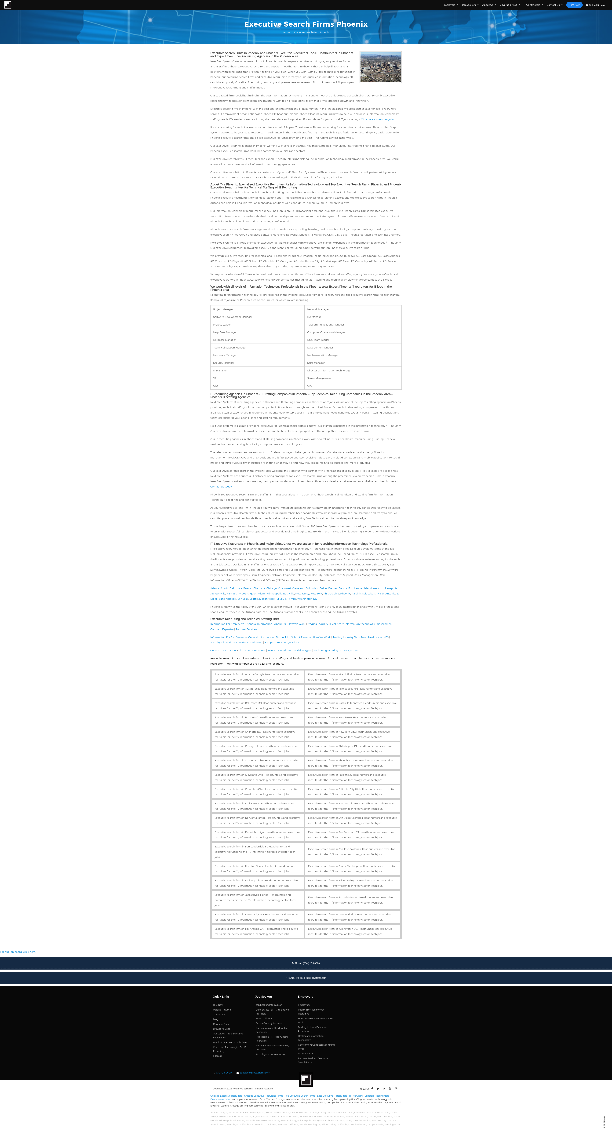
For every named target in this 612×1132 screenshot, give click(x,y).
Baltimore (236, 588)
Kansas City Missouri (356, 1116)
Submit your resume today (270, 1054)
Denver (332, 588)
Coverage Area (508, 4)
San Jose (243, 598)
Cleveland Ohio (362, 1112)
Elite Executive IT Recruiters (332, 1095)
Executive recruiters (220, 1099)
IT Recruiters (356, 1095)
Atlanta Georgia (218, 1112)
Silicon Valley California (334, 1124)
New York (316, 593)
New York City (288, 1120)
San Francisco (227, 598)
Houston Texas (291, 1116)
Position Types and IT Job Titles (230, 1042)
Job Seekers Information (269, 1005)
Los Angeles (249, 593)
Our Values (259, 650)
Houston (375, 588)
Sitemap (217, 1056)
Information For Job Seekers (228, 637)
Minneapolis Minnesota (231, 1120)
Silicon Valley (267, 598)
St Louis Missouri (357, 1124)
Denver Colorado (226, 1116)
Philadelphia (331, 593)
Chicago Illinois (326, 1112)
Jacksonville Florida (333, 1116)
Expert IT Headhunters (377, 1095)
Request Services (246, 629)
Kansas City (233, 593)
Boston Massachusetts (277, 1112)
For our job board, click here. (18, 951)
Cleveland (298, 588)
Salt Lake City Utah (382, 1120)
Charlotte (259, 588)
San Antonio (387, 593)
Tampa (292, 598)
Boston (247, 588)
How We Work (296, 623)
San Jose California (288, 1124)
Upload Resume (597, 5)
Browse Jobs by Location (269, 1023)
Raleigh (356, 593)
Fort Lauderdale (358, 588)
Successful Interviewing (248, 642)
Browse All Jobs (221, 1028)
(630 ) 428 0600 (311, 963)
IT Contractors (532, 4)
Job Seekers (469, 4)
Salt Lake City (370, 593)
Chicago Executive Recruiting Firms (263, 1095)
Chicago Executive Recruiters (226, 1095)
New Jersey (302, 593)
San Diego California (238, 1124)
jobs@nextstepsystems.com (311, 977)
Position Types (303, 650)
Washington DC (307, 598)
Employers (449, 4)
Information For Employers (227, 623)
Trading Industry (318, 623)
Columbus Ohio (380, 1112)
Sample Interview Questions (282, 642)
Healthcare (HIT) (378, 637)
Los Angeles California (380, 1116)
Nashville (288, 593)
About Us (487, 4)
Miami (262, 593)
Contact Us (553, 4)
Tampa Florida (375, 1124)
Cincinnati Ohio (344, 1112)
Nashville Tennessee (256, 1120)
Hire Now (574, 4)
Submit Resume (301, 637)
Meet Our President (280, 650)
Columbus (312, 588)
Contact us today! (221, 486)
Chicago (271, 588)
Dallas (323, 588)
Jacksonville (217, 593)
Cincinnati (284, 588)
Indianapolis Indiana (311, 1116)
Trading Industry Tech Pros (349, 637)
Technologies (322, 650)
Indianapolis (389, 588)
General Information (259, 623)
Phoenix (345, 593)
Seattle (254, 598)
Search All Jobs (264, 1018)
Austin (225, 588)
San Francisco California (263, 1124)
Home (286, 32)
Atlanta (214, 588)
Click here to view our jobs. (377, 119)
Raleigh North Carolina (358, 1120)
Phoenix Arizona (336, 1120)
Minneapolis (274, 593)
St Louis (281, 598)
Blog (335, 650)
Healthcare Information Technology (352, 623)
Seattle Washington (310, 1124)
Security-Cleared (220, 642)
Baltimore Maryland (254, 1112)
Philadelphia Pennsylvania (311, 1120)
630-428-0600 (224, 1072)
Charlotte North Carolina (304, 1112)
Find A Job (282, 637)
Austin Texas (235, 1112)
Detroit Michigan (246, 1116)
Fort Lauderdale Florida (269, 1116)
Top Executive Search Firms (300, 1095)
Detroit (343, 588)
